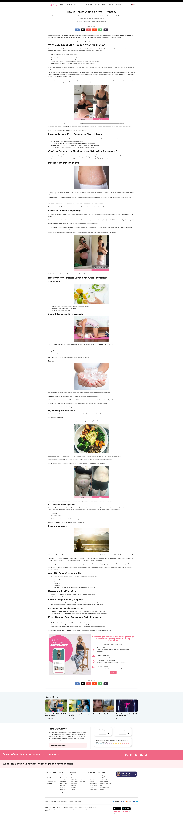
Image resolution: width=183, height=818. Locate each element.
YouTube (73, 787)
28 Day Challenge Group (77, 779)
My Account (101, 772)
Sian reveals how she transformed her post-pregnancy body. (77, 273)
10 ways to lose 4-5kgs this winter (103, 714)
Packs (91, 787)
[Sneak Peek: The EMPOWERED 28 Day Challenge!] (56, 706)
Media (48, 776)
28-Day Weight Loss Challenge (85, 630)
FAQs (136, 1)
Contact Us (131, 1)
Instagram (74, 783)
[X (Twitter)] (83, 29)
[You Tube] (141, 755)
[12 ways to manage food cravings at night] (79, 706)
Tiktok (73, 789)
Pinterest (73, 785)
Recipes (103, 4)
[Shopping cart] (131, 4)
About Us (125, 1)
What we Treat (88, 4)
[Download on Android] (126, 808)
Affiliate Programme (52, 777)
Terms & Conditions (78, 801)
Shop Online (91, 772)
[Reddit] (94, 29)
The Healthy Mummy (51, 772)
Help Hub (62, 789)
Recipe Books (93, 785)
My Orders (102, 777)
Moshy (61, 4)
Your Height (102, 730)
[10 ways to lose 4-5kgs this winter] (103, 706)
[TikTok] (146, 755)
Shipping (62, 787)
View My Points (104, 781)
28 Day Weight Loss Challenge (96, 463)
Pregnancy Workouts (103, 647)
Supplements (93, 783)
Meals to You (93, 791)
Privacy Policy (64, 777)
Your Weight (122, 730)
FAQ (61, 774)
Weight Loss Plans (70, 4)
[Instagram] (131, 755)
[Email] (106, 29)
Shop (80, 4)
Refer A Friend (118, 1)
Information (62, 772)
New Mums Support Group (78, 781)
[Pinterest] (88, 29)
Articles (110, 4)
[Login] (134, 4)
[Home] (77, 21)
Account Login (104, 774)
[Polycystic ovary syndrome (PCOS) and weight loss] (127, 706)
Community (118, 4)
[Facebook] (77, 29)
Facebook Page (75, 777)
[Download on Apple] (117, 808)
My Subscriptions (104, 779)
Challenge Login (104, 776)
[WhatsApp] (100, 29)
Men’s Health (93, 789)
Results (97, 4)
